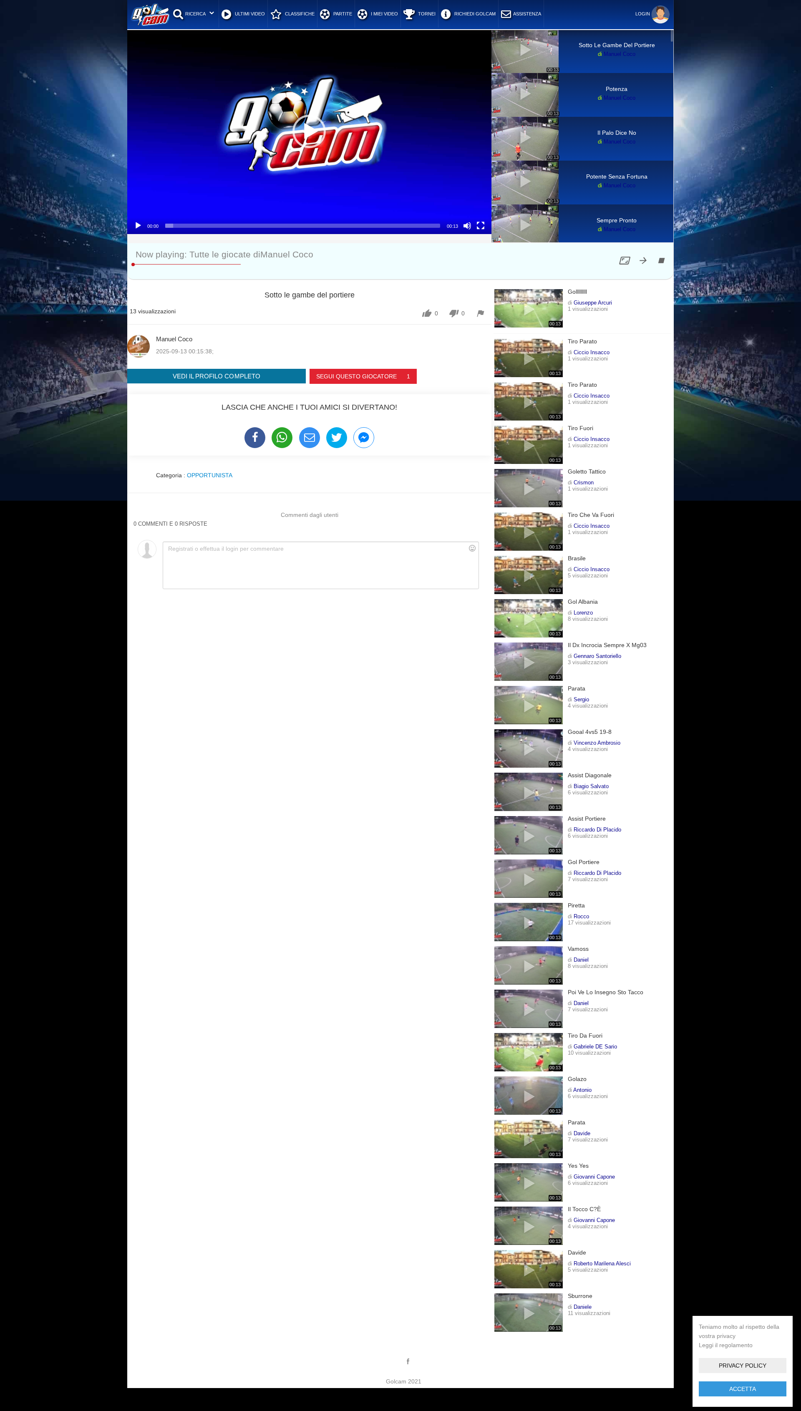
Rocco (581, 916)
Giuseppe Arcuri (593, 302)
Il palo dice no (616, 132)
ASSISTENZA (527, 14)
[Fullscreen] (480, 226)
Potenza (616, 89)
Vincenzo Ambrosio (597, 742)
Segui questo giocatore (363, 376)
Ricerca (195, 14)
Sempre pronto (617, 220)
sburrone (580, 1296)
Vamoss (578, 948)
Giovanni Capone (594, 1176)
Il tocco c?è (584, 1209)
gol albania (583, 601)
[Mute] (467, 226)
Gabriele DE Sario (595, 1046)
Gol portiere (583, 862)
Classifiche (299, 14)
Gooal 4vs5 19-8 (590, 732)
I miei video (384, 14)
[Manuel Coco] (138, 346)
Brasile (577, 558)
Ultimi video (249, 14)
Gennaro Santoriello (597, 656)
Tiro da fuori (585, 1035)
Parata (576, 1122)
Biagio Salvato (591, 786)
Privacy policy (742, 1365)
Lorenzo (583, 612)
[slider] (302, 226)
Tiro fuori (580, 428)
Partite (342, 14)
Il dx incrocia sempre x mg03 (607, 645)
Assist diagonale (590, 775)
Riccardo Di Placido (597, 829)
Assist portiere (587, 818)
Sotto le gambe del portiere (617, 45)
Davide (582, 1133)
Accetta (742, 1389)
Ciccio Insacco (592, 352)
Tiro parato (582, 341)
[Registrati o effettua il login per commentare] (320, 565)
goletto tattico (587, 471)
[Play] (138, 226)
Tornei (426, 14)
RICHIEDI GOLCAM (474, 14)
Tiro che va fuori (591, 515)
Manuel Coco (619, 53)
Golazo (577, 1079)
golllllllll (577, 291)
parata (576, 688)
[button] (309, 131)
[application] (309, 131)
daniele (583, 1306)
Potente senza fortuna (616, 176)
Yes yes (578, 1165)
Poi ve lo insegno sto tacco (605, 992)
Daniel (581, 959)
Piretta (576, 905)
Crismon (584, 482)
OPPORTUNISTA (209, 475)
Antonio (582, 1089)
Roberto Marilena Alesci (602, 1263)
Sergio (581, 699)
